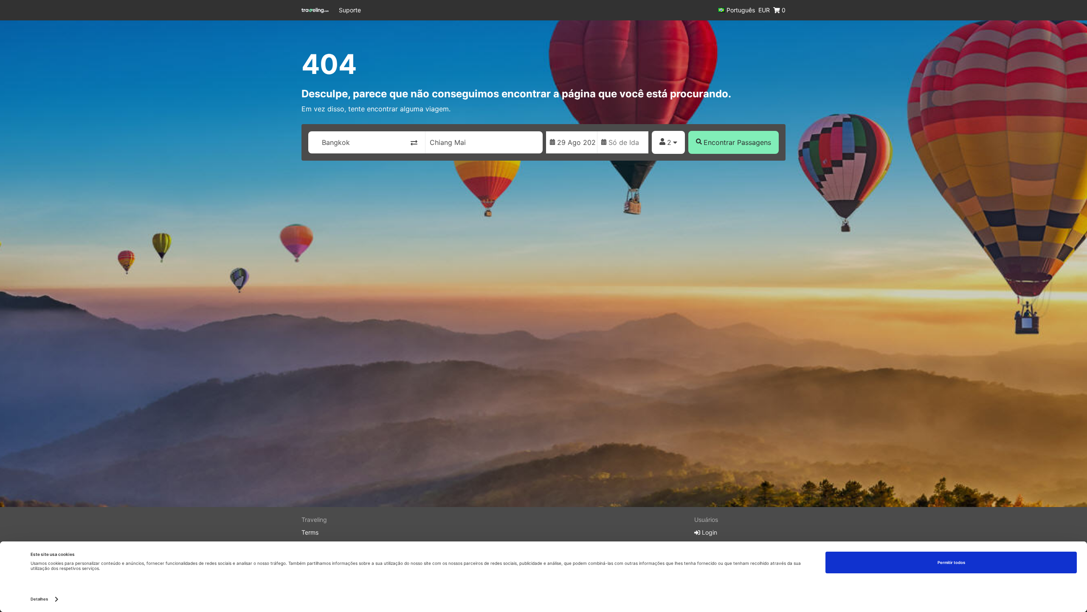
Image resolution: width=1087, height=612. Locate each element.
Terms (309, 532)
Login (708, 532)
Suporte (350, 10)
